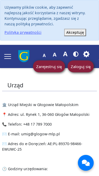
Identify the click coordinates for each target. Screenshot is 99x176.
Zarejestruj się (49, 66)
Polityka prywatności (22, 32)
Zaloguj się (81, 66)
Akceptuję (75, 32)
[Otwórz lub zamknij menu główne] (7, 56)
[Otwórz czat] (86, 163)
